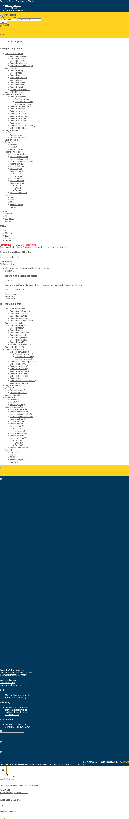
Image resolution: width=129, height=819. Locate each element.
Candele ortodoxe (13, 94)
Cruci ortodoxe (11, 140)
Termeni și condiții (13, 707)
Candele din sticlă (18, 118)
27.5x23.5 (19, 176)
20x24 (18, 188)
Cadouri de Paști (17, 61)
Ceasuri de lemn (17, 135)
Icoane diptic (16, 168)
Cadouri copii (15, 75)
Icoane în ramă (16, 171)
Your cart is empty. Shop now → (14, 792)
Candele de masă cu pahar (21, 106)
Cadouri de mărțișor (18, 58)
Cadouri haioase (17, 85)
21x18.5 (18, 173)
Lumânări (14, 147)
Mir (11, 202)
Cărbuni (13, 197)
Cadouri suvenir (16, 87)
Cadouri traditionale (13, 92)
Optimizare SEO (90, 762)
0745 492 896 (11, 8)
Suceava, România (13, 5)
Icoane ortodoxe (12, 152)
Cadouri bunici (16, 73)
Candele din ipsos (22, 99)
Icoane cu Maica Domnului (21, 161)
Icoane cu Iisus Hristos (20, 159)
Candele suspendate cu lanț (22, 125)
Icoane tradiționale (18, 192)
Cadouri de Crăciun (18, 56)
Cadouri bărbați (16, 70)
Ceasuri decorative (18, 137)
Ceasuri (8, 133)
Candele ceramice (18, 97)
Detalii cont (21, 724)
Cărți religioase (11, 130)
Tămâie (13, 207)
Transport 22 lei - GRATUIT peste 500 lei (18, 245)
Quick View (10, 299)
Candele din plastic (18, 113)
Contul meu (10, 724)
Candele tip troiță (18, 128)
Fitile (12, 200)
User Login (4, 25)
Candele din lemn (17, 109)
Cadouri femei (16, 80)
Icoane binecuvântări (19, 156)
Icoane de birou (17, 166)
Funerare (9, 142)
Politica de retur (12, 714)
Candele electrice (18, 121)
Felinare (13, 144)
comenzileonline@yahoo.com (18, 10)
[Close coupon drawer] (2, 806)
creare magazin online (108, 762)
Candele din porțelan (19, 116)
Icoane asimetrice (18, 154)
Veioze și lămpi (16, 149)
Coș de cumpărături (21, 727)
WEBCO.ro (124, 762)
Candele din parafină (24, 101)
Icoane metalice (17, 180)
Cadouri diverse (12, 68)
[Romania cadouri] (8, 15)
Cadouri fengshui (17, 82)
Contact (8, 221)
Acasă (7, 211)
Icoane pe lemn (17, 183)
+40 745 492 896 (7, 682)
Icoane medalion (17, 178)
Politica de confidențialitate (18, 708)
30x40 (18, 190)
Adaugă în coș (11, 294)
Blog (7, 216)
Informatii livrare (19, 712)
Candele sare (16, 123)
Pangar (8, 195)
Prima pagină (5, 247)
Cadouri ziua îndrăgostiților (21, 65)
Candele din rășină (23, 104)
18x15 (18, 185)
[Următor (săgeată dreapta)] (4, 818)
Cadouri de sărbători (14, 53)
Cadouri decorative (18, 77)
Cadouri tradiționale (18, 63)
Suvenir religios (16, 204)
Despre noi (9, 218)
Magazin (8, 214)
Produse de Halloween (20, 89)
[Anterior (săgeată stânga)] (1, 818)
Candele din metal (18, 111)
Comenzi (9, 727)
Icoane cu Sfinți (17, 164)
